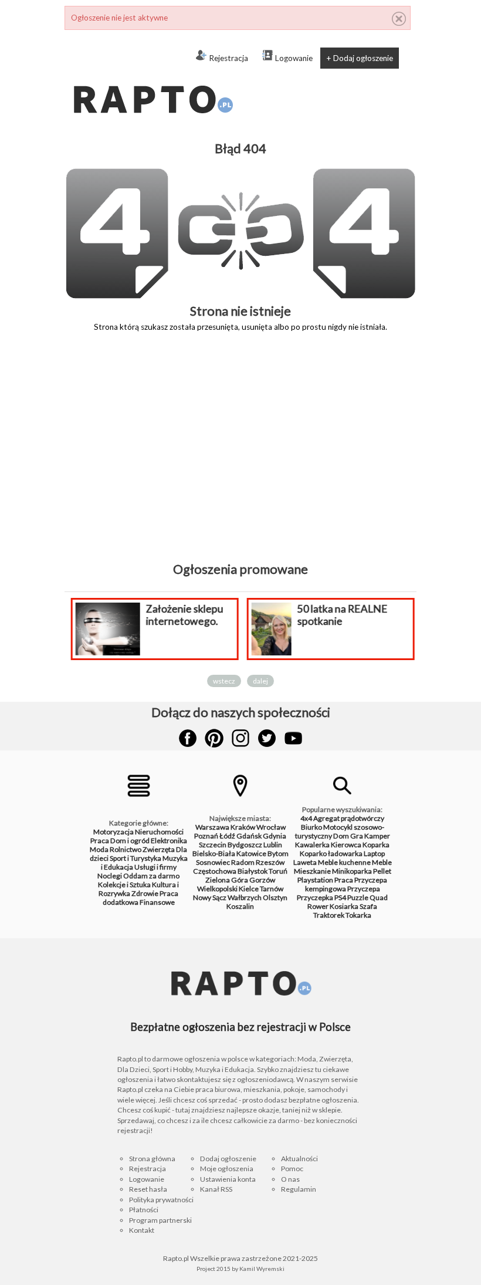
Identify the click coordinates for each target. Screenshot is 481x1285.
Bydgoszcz (245, 844)
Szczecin (212, 844)
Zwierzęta (159, 849)
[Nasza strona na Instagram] (240, 738)
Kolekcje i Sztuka (124, 884)
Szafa (368, 906)
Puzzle (357, 897)
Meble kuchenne (344, 862)
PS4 (340, 897)
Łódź (227, 835)
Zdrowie (144, 893)
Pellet (382, 871)
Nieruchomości (159, 831)
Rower (317, 906)
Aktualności (299, 1158)
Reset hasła (148, 1189)
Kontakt (141, 1230)
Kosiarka (344, 906)
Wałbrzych (245, 897)
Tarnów (271, 888)
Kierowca (346, 844)
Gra (356, 835)
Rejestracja (228, 58)
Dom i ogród (130, 840)
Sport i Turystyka (135, 858)
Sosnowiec (213, 862)
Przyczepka (315, 897)
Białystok (252, 871)
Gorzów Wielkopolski (236, 884)
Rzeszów (270, 862)
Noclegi (109, 875)
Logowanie (294, 58)
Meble (382, 862)
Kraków (243, 827)
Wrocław (271, 827)
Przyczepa (363, 888)
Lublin (272, 844)
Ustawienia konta (228, 1179)
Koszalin (240, 906)
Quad (379, 897)
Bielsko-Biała (213, 853)
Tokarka (358, 915)
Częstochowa (214, 871)
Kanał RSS (216, 1189)
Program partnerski (160, 1220)
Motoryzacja (113, 831)
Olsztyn (275, 897)
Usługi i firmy (155, 867)
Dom (341, 835)
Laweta (305, 862)
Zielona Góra (226, 879)
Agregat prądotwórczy (348, 818)
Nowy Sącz (209, 897)
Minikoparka (352, 871)
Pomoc (292, 1168)
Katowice (251, 853)
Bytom (278, 853)
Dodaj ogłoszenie (228, 1158)
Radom (243, 862)
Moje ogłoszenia (226, 1168)
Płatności (143, 1209)
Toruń (278, 871)
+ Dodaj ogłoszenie (359, 58)
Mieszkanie (312, 871)
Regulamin (298, 1189)
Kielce (249, 888)
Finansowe (157, 902)
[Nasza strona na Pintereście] (214, 738)
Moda (99, 849)
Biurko (311, 827)
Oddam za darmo (151, 875)
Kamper (377, 835)
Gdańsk (249, 835)
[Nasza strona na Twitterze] (267, 738)
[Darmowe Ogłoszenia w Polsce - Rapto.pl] (152, 76)
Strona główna (152, 1158)
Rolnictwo (125, 849)
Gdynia (274, 835)
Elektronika (169, 840)
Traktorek (328, 915)
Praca (99, 840)
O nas (290, 1179)
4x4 (306, 818)
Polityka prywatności (161, 1199)
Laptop (374, 853)
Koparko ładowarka (331, 853)
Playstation (315, 879)
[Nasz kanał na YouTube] (293, 738)
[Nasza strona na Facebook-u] (187, 738)
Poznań (206, 835)
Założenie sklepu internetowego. (184, 615)
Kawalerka (312, 844)
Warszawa (212, 827)
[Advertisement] (240, 455)
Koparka (376, 844)
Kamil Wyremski (261, 1268)
